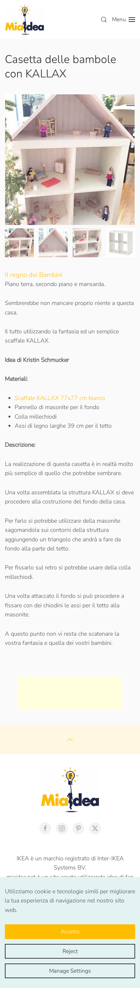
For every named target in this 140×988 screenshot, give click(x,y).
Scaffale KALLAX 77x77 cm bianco (60, 398)
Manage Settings (70, 971)
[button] (104, 19)
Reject (70, 951)
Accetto (70, 931)
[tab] (19, 242)
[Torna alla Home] (24, 19)
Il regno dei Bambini (33, 274)
